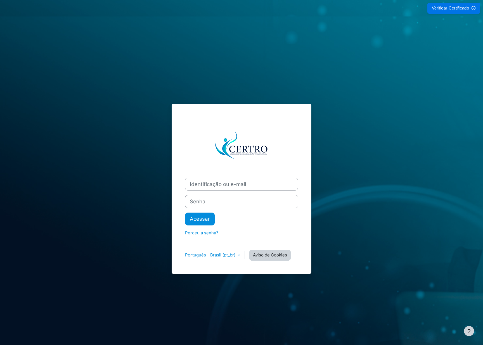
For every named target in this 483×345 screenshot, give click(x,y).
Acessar (200, 219)
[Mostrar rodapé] (469, 331)
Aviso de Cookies (270, 255)
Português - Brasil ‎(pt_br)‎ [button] (210, 255)
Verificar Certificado (450, 8)
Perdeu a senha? (201, 232)
